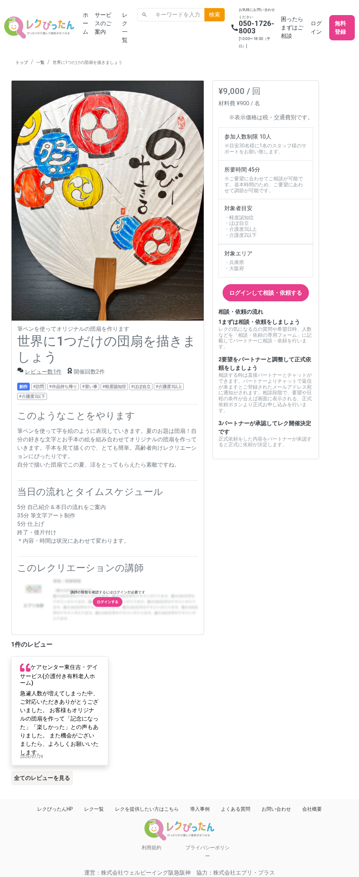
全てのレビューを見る (42, 778)
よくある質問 (235, 809)
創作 (23, 386)
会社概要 (312, 809)
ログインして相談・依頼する (265, 292)
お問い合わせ (276, 809)
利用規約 (151, 847)
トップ (21, 62)
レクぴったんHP (55, 809)
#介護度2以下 (32, 396)
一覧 (40, 62)
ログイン (316, 27)
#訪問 (38, 386)
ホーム (85, 23)
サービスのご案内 (103, 23)
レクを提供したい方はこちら (147, 809)
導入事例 (200, 809)
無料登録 (340, 27)
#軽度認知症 (114, 386)
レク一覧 (125, 27)
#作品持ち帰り (63, 386)
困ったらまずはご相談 (292, 27)
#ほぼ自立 (141, 386)
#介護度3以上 (169, 386)
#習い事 (89, 386)
